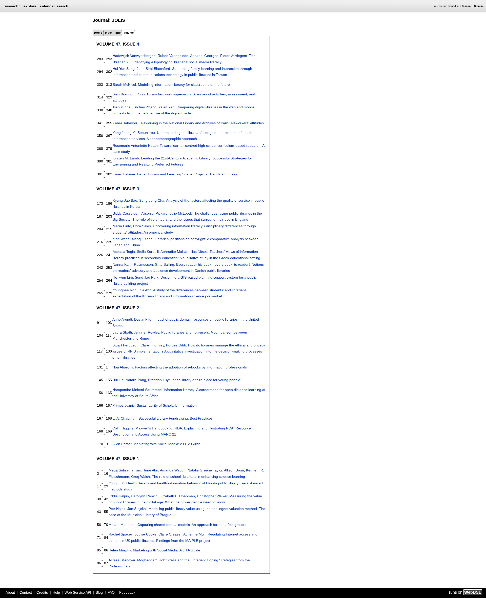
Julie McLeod (180, 213)
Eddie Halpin (119, 496)
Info (118, 32)
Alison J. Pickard (154, 213)
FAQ (111, 592)
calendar (47, 6)
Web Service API (78, 592)
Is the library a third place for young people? (207, 380)
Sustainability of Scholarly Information (167, 405)
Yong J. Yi (116, 483)
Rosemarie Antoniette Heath (135, 145)
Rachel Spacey (120, 534)
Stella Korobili (148, 252)
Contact (25, 592)
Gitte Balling (164, 264)
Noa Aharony (122, 367)
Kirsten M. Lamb (126, 158)
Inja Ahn (144, 290)
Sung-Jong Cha (151, 200)
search (62, 6)
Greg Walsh (140, 477)
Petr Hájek (117, 509)
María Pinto (122, 226)
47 (118, 44)
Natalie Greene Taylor (205, 470)
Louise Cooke (145, 534)
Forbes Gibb (176, 345)
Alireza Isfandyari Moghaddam (133, 560)
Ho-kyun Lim (123, 277)
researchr (12, 6)
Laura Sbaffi (122, 332)
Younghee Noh (124, 290)
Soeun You (146, 133)
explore (30, 6)
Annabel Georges (204, 56)
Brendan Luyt (159, 380)
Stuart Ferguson (125, 345)
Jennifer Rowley (146, 332)
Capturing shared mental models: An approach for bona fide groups (191, 525)
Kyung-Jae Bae (125, 200)
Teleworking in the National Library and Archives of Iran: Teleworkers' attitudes (201, 123)
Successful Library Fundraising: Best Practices (175, 418)
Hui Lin (118, 380)
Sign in (466, 6)
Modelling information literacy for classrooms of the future (184, 85)
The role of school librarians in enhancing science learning (198, 477)
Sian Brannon (123, 94)
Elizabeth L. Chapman (177, 496)
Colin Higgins (122, 428)
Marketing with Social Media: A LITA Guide (167, 444)
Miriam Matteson (122, 525)
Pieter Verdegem (233, 56)
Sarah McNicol (124, 85)
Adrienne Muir (194, 534)
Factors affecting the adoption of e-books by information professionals (191, 367)
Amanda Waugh (173, 470)
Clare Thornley (152, 345)
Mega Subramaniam (125, 470)
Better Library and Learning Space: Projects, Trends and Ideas (187, 174)
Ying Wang (121, 239)
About (10, 592)
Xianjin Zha (122, 107)
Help (56, 592)
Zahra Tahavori (125, 123)
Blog (99, 592)
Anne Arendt (122, 319)
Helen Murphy (120, 550)
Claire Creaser (169, 534)
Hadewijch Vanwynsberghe (134, 56)
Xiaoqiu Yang (142, 239)
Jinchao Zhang (144, 107)
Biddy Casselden (126, 213)
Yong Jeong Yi (124, 133)
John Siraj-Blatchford (153, 69)
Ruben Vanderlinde (173, 56)
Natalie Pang (136, 380)
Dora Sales (142, 226)
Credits (42, 592)
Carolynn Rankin (144, 496)
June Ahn (150, 470)
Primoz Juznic (123, 405)
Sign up (478, 6)
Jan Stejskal (137, 509)
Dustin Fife (142, 319)
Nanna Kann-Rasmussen (133, 264)
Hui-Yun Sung (124, 69)
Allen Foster (121, 444)
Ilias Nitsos (199, 252)
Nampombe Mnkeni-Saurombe (137, 390)
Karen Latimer (124, 174)
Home (98, 32)
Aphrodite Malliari (174, 252)
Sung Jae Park (146, 277)
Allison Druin (234, 470)
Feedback (127, 592)
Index (108, 32)
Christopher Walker (212, 496)
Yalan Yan (166, 107)
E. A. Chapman (124, 418)
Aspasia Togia (124, 252)
